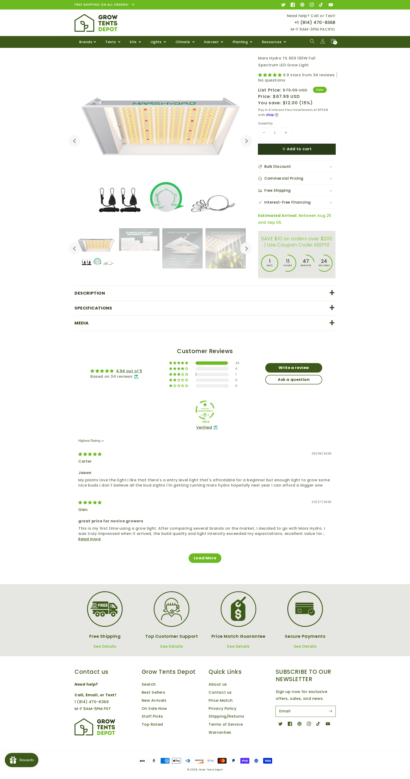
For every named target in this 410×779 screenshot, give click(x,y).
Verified (204, 427)
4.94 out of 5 (129, 371)
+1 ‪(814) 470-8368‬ (314, 22)
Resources (272, 42)
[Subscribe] (330, 711)
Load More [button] (205, 558)
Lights (157, 42)
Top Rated (152, 724)
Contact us (220, 692)
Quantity (265, 123)
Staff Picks (152, 716)
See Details (104, 646)
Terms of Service (226, 724)
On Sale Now (154, 708)
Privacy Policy (222, 708)
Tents (111, 42)
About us (218, 684)
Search (149, 684)
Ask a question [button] (294, 379)
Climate (183, 42)
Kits (134, 42)
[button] (312, 41)
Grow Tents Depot (211, 769)
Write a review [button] (294, 367)
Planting (241, 42)
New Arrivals (154, 700)
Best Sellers (153, 692)
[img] (90, 454)
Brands (86, 42)
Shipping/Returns (226, 716)
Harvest (212, 42)
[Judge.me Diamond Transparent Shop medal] (205, 410)
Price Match (221, 700)
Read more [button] (89, 539)
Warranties (220, 732)
